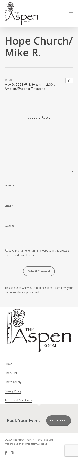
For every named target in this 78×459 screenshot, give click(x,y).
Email (9, 205)
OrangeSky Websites (36, 443)
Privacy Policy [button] (13, 391)
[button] (71, 13)
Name (10, 185)
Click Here (58, 420)
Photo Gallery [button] (13, 382)
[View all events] (69, 80)
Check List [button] (11, 373)
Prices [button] (8, 364)
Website (10, 226)
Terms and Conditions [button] (18, 400)
